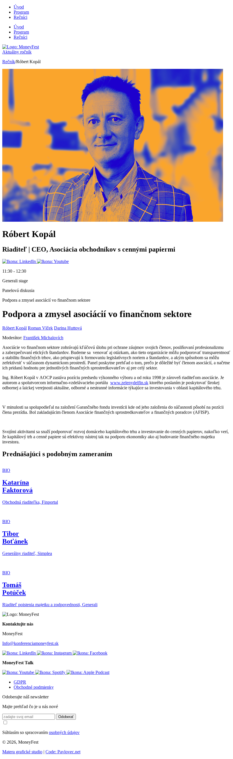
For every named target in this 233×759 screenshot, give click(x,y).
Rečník (8, 61)
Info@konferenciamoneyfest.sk (30, 643)
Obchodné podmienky (34, 687)
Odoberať (66, 717)
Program (21, 12)
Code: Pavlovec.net (62, 751)
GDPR (20, 682)
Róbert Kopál (14, 328)
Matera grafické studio (22, 751)
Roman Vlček (40, 328)
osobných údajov (64, 732)
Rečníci (20, 17)
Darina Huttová (68, 328)
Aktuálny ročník (17, 52)
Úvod (19, 7)
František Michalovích (43, 337)
